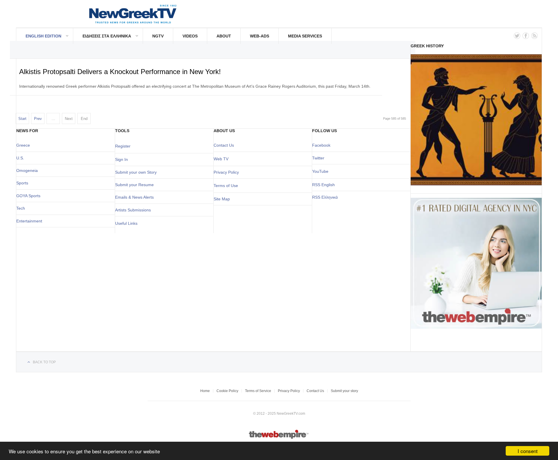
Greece (23, 145)
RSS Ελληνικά (325, 197)
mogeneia (28, 170)
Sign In (121, 159)
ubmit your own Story (137, 172)
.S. (21, 158)
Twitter (318, 158)
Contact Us (224, 145)
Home (205, 391)
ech (21, 208)
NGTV (158, 36)
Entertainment (29, 221)
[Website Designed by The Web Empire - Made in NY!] (279, 438)
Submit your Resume (134, 184)
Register (122, 146)
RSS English (323, 184)
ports (23, 183)
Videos (190, 36)
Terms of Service (258, 391)
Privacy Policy (226, 172)
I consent (528, 450)
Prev (38, 118)
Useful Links (126, 223)
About (224, 36)
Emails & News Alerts (134, 197)
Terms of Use (226, 185)
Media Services (305, 36)
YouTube (320, 171)
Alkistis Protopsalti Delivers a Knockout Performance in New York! (120, 72)
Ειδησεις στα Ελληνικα (107, 36)
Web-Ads (259, 36)
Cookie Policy (227, 391)
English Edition (43, 36)
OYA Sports (29, 195)
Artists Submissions (133, 210)
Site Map (222, 199)
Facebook (321, 145)
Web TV (221, 159)
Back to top (44, 362)
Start (22, 118)
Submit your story (344, 391)
